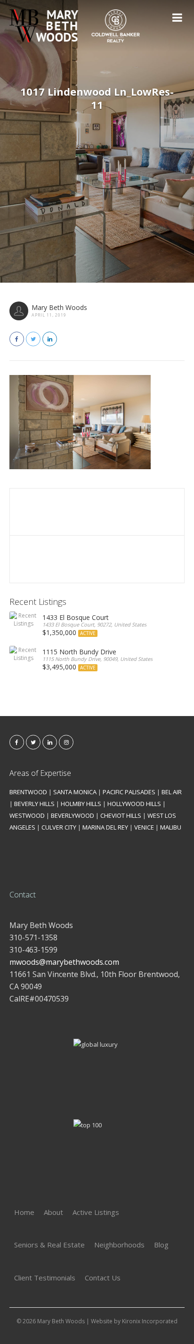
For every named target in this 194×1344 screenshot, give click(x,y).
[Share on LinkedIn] (49, 339)
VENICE (144, 827)
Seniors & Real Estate (49, 1244)
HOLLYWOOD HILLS (134, 803)
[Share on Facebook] (16, 339)
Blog (161, 1244)
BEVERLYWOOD (72, 815)
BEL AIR (172, 792)
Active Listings (96, 1212)
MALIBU (170, 827)
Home (24, 1212)
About (53, 1212)
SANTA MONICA (75, 792)
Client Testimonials (44, 1277)
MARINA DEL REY (105, 827)
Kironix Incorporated (150, 1321)
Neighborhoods (119, 1244)
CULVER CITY (58, 827)
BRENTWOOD (28, 792)
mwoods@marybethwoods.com (64, 962)
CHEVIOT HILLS (120, 815)
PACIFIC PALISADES (129, 792)
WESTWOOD (27, 815)
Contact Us (103, 1277)
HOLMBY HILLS (81, 803)
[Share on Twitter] (33, 339)
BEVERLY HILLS (34, 803)
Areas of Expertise (40, 773)
